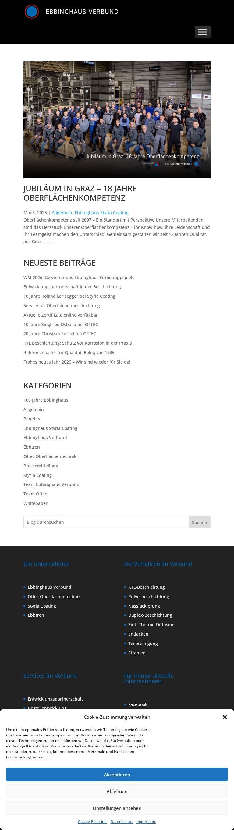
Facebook (137, 704)
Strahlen (137, 653)
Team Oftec (35, 494)
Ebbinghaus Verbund (45, 437)
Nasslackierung (144, 606)
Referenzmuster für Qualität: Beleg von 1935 (69, 352)
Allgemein (62, 212)
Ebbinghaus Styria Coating (102, 212)
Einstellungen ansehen (117, 808)
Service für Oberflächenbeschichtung (61, 305)
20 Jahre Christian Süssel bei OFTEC (59, 333)
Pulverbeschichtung (148, 596)
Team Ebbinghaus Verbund (51, 484)
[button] (225, 717)
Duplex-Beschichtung (150, 615)
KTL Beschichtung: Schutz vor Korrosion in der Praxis (77, 343)
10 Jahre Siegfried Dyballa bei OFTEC (60, 324)
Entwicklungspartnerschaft (55, 699)
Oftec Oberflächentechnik (49, 456)
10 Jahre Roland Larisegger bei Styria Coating (69, 296)
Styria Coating (37, 475)
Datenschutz (122, 821)
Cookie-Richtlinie (93, 821)
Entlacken (138, 634)
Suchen (199, 522)
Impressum (146, 821)
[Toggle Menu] (202, 32)
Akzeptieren (117, 774)
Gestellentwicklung (47, 708)
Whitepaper (35, 503)
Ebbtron (31, 447)
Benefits (31, 419)
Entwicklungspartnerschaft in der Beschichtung (72, 286)
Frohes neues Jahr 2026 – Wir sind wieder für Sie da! (76, 362)
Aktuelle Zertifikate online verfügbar (60, 315)
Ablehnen (117, 791)
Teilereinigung (143, 643)
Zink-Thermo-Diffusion (151, 624)
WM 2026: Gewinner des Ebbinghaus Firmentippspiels (78, 277)
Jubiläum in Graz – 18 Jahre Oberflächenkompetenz (79, 193)
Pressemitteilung (40, 466)
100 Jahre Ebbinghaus (45, 400)
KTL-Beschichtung (146, 587)
